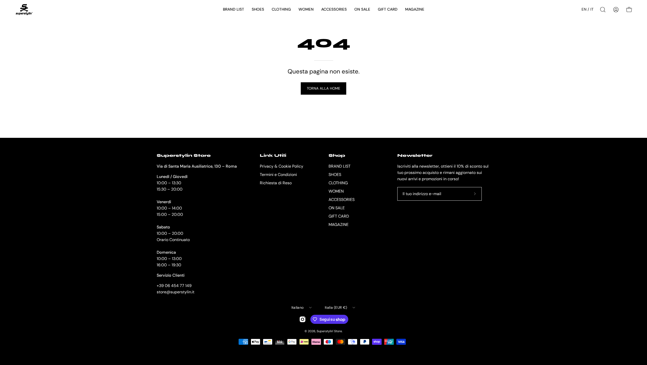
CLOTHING (338, 183)
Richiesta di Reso (276, 183)
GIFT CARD (339, 216)
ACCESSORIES (342, 199)
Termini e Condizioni (278, 174)
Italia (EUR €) (336, 307)
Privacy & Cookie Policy (281, 166)
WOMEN (336, 191)
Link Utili (273, 155)
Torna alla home (323, 88)
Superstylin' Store (329, 331)
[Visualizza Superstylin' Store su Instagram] (302, 319)
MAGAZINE (339, 224)
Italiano (297, 307)
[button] (233, 9)
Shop (337, 155)
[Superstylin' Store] (24, 9)
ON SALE (337, 208)
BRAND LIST (340, 166)
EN (584, 9)
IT (592, 9)
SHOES (335, 174)
